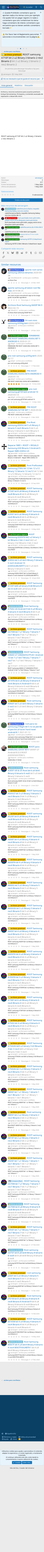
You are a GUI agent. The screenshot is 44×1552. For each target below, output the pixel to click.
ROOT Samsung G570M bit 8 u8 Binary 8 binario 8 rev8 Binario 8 (24, 1207)
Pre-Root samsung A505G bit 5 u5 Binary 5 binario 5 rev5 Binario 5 (24, 425)
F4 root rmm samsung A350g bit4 (22, 322)
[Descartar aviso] (40, 13)
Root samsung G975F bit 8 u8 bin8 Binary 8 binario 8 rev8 (25, 1253)
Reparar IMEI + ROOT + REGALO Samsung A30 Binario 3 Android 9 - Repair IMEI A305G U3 (24, 448)
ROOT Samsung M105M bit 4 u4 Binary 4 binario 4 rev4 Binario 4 (25, 1321)
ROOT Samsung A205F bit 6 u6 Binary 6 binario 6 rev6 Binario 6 (25, 514)
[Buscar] (41, 7)
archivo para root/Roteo (31, 278)
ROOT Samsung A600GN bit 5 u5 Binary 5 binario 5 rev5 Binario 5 (25, 908)
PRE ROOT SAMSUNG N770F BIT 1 (22, 408)
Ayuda (6, 1439)
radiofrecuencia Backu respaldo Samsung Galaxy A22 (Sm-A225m (22, 210)
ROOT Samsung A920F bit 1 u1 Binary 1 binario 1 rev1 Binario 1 (25, 1161)
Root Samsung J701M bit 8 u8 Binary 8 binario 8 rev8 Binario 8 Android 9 (24, 1298)
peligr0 (12, 344)
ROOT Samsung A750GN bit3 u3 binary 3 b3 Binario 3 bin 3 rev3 (25, 1046)
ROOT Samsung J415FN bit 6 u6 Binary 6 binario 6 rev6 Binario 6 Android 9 (25, 680)
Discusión (29, 85)
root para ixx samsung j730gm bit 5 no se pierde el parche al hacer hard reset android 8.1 (25, 728)
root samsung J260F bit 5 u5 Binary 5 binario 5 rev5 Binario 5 (24, 1275)
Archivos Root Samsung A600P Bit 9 (25, 305)
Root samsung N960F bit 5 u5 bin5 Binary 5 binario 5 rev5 (25, 703)
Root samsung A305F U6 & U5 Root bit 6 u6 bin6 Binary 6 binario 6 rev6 (24, 770)
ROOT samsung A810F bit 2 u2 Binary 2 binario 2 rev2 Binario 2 (25, 1138)
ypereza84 (13, 453)
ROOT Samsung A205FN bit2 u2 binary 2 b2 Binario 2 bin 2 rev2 (24, 537)
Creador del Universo (26, 1468)
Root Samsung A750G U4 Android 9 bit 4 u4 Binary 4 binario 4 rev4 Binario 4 (25, 609)
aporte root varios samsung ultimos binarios (25, 271)
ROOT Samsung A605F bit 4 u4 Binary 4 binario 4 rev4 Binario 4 (25, 931)
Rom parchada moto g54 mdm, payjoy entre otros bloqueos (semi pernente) (22, 219)
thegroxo (13, 758)
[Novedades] (36, 7)
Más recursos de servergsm (14, 205)
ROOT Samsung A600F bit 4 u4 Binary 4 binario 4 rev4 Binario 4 (25, 839)
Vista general (6, 85)
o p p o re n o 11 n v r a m (22, 234)
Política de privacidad (28, 1437)
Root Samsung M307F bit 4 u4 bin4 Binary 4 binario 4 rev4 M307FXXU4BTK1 (25, 1344)
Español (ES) (11, 1433)
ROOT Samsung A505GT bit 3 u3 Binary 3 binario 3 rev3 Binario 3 (25, 793)
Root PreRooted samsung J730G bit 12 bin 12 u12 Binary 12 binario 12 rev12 (25, 468)
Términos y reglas (10, 1437)
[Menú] (3, 7)
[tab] (17, 48)
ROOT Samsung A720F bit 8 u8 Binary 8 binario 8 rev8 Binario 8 (25, 491)
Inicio (15, 1439)
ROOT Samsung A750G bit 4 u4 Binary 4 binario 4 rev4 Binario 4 (25, 1023)
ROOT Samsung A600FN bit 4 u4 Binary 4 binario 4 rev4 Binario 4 (25, 862)
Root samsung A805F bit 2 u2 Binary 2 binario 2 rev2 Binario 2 (24, 1115)
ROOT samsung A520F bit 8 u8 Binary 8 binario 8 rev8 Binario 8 (25, 816)
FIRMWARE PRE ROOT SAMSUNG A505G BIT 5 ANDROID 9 (24, 338)
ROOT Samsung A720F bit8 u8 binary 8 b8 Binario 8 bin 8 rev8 (25, 586)
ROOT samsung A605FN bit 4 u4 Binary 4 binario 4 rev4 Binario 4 (25, 954)
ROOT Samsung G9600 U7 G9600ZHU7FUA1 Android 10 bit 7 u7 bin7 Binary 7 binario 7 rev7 (25, 656)
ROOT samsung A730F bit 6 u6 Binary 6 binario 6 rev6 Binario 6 (25, 1000)
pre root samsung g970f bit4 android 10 (23, 390)
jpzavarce (13, 326)
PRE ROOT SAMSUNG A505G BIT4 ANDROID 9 (24, 372)
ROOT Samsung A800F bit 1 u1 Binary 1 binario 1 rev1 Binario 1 (25, 1092)
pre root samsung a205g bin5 (22, 355)
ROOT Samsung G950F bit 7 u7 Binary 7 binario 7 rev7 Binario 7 (25, 1229)
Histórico (18, 85)
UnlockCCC (14, 310)
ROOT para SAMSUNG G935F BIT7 (23, 748)
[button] (2, 1433)
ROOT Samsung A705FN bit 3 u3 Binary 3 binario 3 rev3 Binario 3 (25, 977)
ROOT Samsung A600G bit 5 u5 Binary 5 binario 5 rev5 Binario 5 (25, 885)
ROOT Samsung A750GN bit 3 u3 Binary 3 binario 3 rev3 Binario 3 (25, 1069)
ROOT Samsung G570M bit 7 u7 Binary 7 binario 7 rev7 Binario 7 (25, 632)
